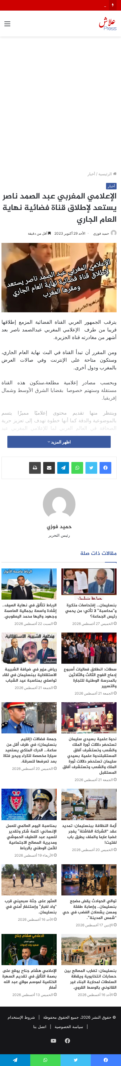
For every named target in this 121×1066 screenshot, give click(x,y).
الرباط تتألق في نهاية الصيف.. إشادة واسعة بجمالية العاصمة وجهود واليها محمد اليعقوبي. (29, 611)
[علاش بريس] (108, 23)
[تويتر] (91, 468)
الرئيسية (105, 173)
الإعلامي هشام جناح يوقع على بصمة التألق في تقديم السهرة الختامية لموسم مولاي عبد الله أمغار (29, 979)
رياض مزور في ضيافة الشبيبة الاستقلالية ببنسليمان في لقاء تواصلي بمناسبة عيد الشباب (29, 675)
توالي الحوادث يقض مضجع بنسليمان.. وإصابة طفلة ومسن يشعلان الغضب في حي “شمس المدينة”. (90, 909)
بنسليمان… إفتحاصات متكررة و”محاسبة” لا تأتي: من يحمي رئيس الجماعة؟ (91, 611)
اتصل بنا (39, 1026)
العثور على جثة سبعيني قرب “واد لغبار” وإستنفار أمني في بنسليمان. (31, 907)
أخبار (91, 173)
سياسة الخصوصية (69, 1026)
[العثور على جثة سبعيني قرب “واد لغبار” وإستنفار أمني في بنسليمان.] (29, 879)
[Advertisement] (60, 105)
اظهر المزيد (60, 441)
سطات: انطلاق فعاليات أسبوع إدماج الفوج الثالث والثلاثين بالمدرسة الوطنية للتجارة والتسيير (90, 678)
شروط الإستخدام (21, 1017)
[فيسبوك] (105, 468)
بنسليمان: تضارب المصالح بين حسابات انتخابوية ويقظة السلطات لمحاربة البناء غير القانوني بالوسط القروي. (90, 979)
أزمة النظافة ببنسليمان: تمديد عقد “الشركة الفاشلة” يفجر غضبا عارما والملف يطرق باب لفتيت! (89, 834)
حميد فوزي (101, 233)
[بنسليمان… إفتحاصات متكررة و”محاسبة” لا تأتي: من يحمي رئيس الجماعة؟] (89, 584)
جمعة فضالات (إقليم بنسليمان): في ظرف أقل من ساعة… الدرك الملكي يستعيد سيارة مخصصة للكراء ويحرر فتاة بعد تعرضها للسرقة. (30, 750)
